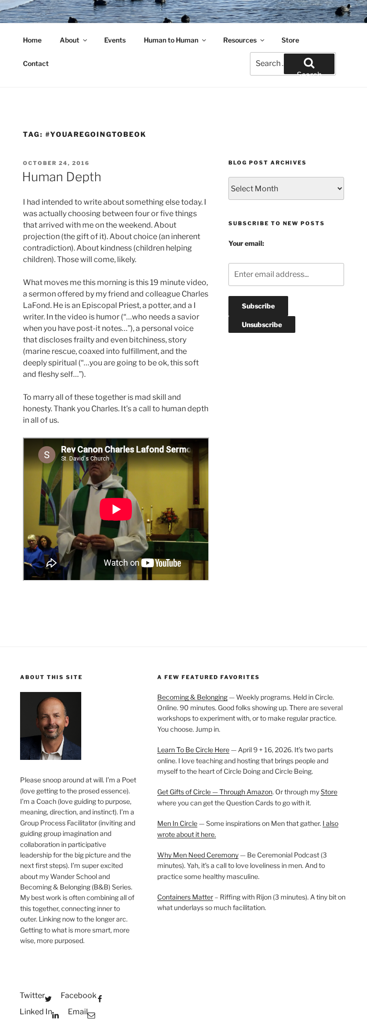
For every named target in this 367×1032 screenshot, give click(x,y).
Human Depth (61, 176)
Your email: (246, 243)
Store (290, 40)
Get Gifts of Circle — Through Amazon (214, 792)
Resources (240, 40)
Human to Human (171, 40)
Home (32, 40)
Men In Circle (177, 823)
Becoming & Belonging (192, 697)
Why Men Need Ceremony (197, 855)
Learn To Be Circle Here (193, 750)
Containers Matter (185, 897)
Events (115, 40)
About (69, 40)
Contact (36, 63)
